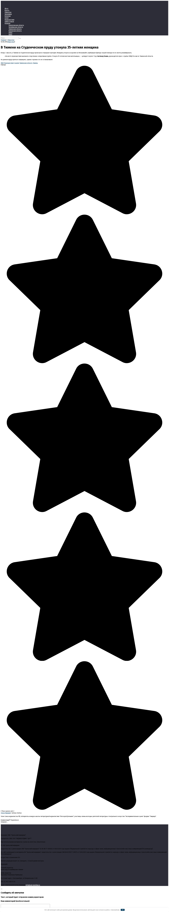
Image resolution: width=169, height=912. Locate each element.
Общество (8, 12)
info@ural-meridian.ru (33, 885)
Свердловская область (16, 25)
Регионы (7, 23)
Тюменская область (15, 29)
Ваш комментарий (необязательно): (15, 901)
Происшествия (9, 20)
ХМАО (10, 33)
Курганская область (15, 31)
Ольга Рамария (5, 813)
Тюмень (35, 63)
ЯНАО (10, 34)
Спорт (7, 18)
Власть (7, 10)
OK (123, 910)
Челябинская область (16, 27)
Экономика (8, 14)
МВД (2, 63)
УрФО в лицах (9, 21)
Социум (16, 63)
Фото (6, 8)
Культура (8, 16)
